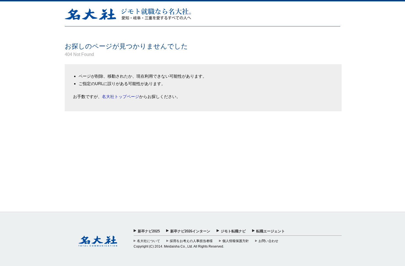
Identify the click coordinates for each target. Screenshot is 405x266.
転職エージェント (270, 231)
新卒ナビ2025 (149, 231)
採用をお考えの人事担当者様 (191, 241)
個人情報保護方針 (235, 241)
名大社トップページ (120, 96)
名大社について (148, 241)
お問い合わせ (268, 241)
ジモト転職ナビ (233, 231)
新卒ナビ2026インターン (190, 231)
